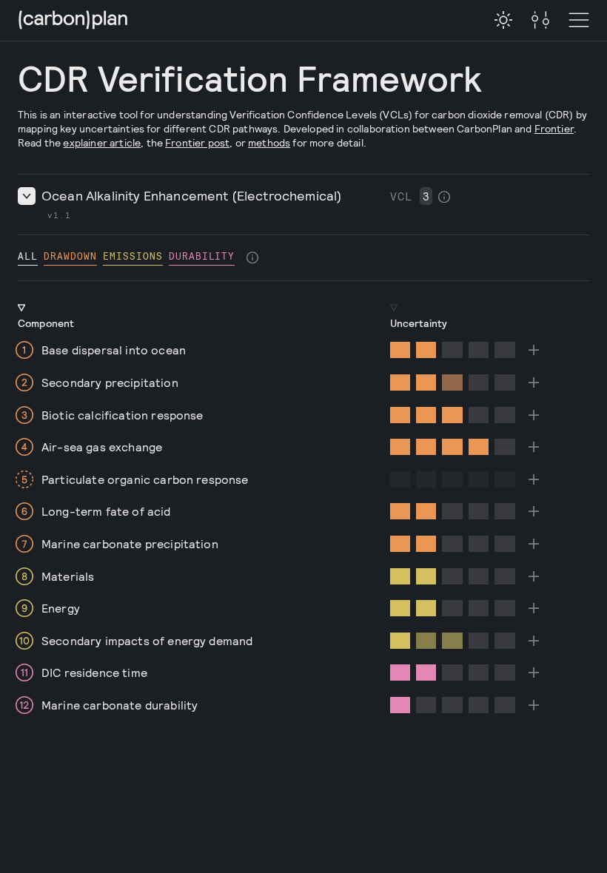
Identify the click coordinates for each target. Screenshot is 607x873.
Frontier (554, 128)
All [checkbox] (28, 255)
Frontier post (197, 142)
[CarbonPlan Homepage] (73, 21)
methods (269, 142)
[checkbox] (503, 20)
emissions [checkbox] (133, 255)
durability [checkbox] (202, 255)
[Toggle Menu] (540, 21)
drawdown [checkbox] (70, 255)
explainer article (102, 142)
